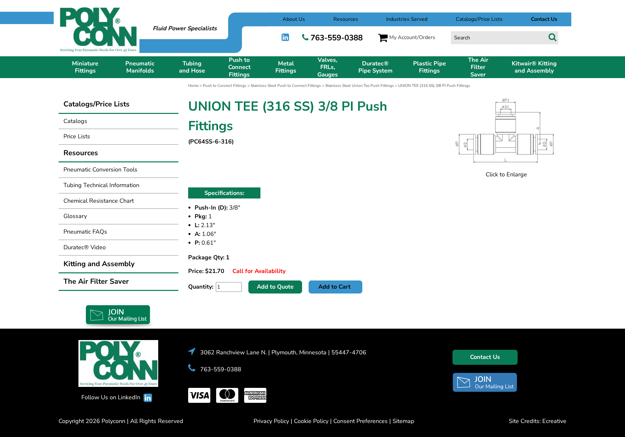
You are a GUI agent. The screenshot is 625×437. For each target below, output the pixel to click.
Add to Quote (275, 287)
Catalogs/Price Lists (479, 19)
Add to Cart (335, 287)
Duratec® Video (84, 247)
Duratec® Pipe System (375, 67)
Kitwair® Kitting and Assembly (534, 67)
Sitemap (403, 421)
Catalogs (75, 121)
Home (193, 85)
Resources (345, 19)
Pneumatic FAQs (85, 232)
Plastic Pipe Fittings (429, 67)
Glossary (75, 216)
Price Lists (76, 136)
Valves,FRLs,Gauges (327, 67)
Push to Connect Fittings (239, 67)
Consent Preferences (360, 421)
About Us (294, 19)
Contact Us (485, 357)
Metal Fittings (285, 67)
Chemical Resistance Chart (98, 201)
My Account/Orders (412, 37)
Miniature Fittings (85, 67)
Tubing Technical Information (101, 185)
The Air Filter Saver (478, 67)
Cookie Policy (311, 421)
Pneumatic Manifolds (140, 67)
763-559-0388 (337, 38)
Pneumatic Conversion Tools (100, 169)
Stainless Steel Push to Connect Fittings (286, 85)
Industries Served (406, 19)
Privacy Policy (271, 421)
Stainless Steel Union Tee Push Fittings (359, 85)
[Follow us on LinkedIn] (285, 38)
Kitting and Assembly (99, 264)
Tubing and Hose (192, 67)
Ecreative (554, 421)
